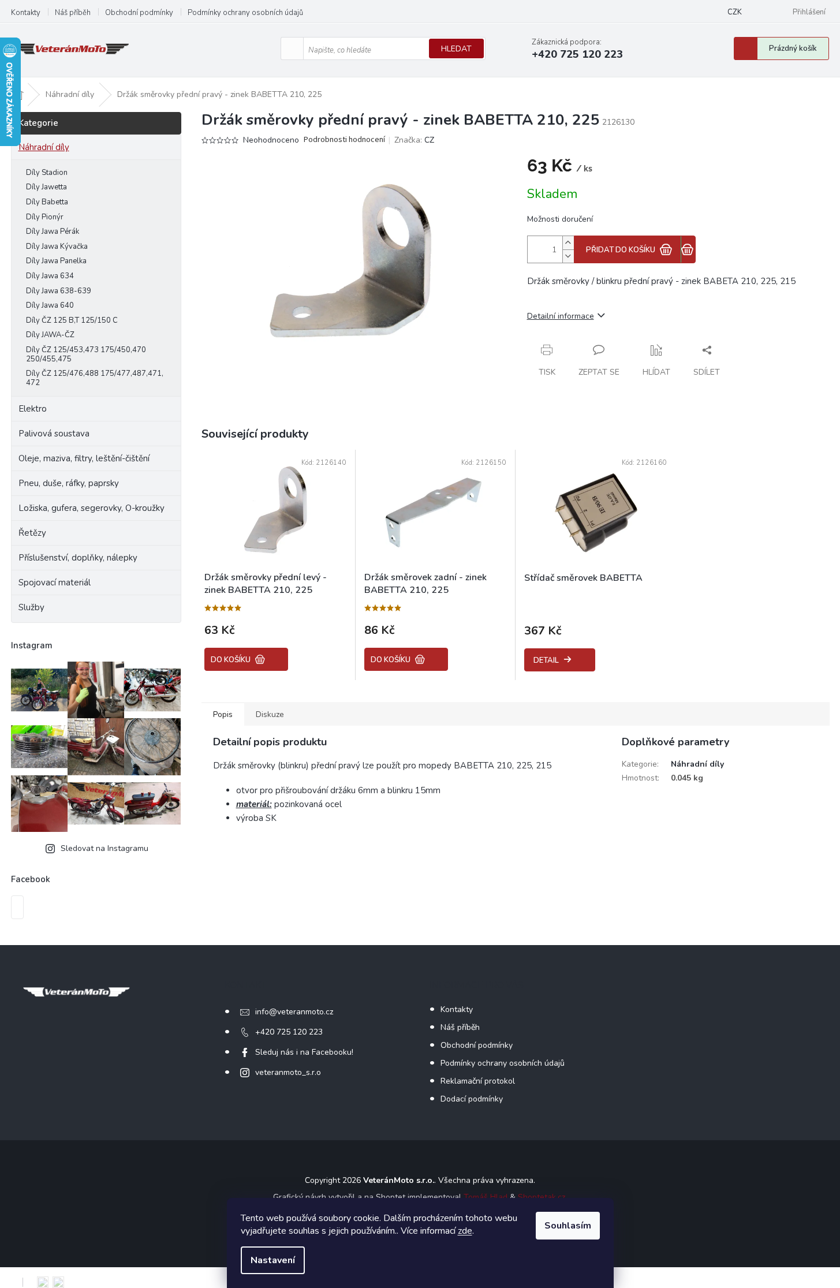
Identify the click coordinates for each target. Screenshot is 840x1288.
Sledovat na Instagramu (104, 848)
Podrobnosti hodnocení (344, 140)
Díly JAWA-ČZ (50, 335)
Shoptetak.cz (541, 1197)
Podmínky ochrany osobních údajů (245, 13)
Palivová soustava (53, 433)
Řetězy (32, 533)
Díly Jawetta (46, 187)
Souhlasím (567, 1225)
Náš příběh (73, 13)
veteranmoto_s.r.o (288, 1072)
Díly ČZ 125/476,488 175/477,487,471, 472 (94, 378)
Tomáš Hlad (485, 1197)
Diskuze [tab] (270, 714)
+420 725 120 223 (289, 1031)
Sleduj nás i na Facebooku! (304, 1052)
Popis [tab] (223, 714)
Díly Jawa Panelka (56, 261)
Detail (546, 660)
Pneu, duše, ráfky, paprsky (68, 483)
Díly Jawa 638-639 (58, 291)
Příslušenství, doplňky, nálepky (77, 557)
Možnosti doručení (560, 219)
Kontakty (25, 13)
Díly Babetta (47, 202)
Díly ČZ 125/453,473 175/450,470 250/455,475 (86, 354)
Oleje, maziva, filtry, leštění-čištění (84, 458)
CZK (735, 12)
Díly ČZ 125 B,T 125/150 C (72, 320)
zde (465, 1230)
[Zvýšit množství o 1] (568, 242)
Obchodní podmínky (139, 13)
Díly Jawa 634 (50, 276)
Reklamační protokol (477, 1081)
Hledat (456, 48)
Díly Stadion (47, 172)
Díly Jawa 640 (50, 305)
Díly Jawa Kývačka (57, 246)
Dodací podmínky (471, 1098)
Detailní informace (560, 316)
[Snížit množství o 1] (568, 256)
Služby (31, 607)
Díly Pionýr (45, 217)
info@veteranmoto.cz (294, 1011)
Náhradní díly (43, 147)
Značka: (414, 140)
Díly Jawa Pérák (52, 231)
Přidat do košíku (620, 250)
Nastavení (273, 1260)
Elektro (32, 409)
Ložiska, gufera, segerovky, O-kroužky (91, 508)
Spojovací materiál (54, 582)
